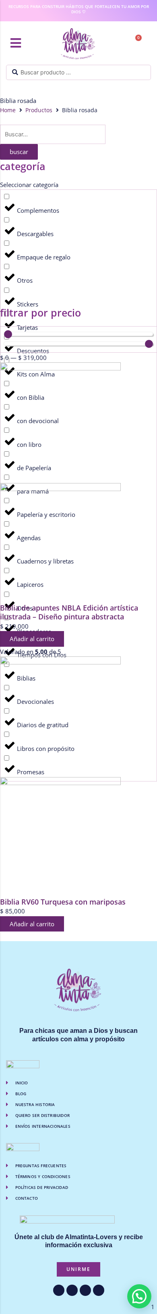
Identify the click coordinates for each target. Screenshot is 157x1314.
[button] (15, 43)
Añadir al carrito (32, 639)
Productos (38, 110)
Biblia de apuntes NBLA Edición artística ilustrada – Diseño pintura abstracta (69, 612)
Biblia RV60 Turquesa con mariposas (63, 902)
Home (8, 110)
